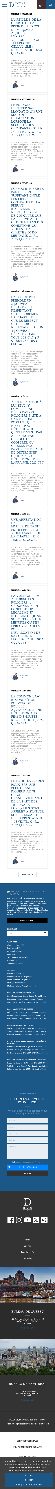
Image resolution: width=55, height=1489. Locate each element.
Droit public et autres (15, 951)
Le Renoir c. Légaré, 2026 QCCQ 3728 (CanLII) (24, 1053)
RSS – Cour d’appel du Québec (20, 1009)
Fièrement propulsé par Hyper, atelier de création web (27, 1424)
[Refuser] (51, 1473)
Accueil (28, 1240)
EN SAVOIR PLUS (27, 921)
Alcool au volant (13, 945)
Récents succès (27, 1252)
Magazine (28, 1258)
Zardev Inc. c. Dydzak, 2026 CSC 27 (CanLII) (23, 1002)
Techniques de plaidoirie (16, 957)
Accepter (29, 1475)
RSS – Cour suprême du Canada (21, 993)
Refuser (29, 1480)
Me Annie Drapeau (14, 974)
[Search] (45, 933)
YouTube (27, 1220)
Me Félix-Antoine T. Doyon (17, 980)
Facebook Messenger (28, 1167)
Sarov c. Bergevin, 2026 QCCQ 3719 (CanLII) (23, 1050)
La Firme (27, 1246)
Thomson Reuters (14, 964)
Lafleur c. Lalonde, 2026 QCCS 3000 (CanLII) (24, 1069)
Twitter (36, 1220)
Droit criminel (12, 948)
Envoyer (27, 1173)
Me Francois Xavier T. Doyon (18, 977)
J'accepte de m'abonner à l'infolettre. (29, 1162)
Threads (44, 1220)
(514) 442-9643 (27, 1400)
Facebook (10, 1220)
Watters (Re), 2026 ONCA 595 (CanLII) (21, 1028)
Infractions (11, 954)
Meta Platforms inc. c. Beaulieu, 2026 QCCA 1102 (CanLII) (29, 1018)
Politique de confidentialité (27, 1447)
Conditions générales (27, 1441)
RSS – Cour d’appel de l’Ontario (21, 1025)
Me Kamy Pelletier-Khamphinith (19, 986)
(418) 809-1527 (27, 1328)
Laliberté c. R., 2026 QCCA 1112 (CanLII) (22, 1012)
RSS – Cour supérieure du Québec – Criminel (26, 1060)
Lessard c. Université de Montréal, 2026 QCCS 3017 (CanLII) (30, 1063)
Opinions (10, 961)
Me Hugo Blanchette (15, 983)
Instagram (19, 1220)
